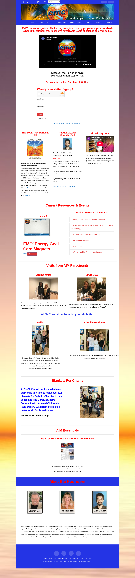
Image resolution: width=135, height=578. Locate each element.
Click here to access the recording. (64, 186)
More (82, 558)
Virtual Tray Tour (100, 133)
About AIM (52, 558)
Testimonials (60, 558)
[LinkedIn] (109, 2)
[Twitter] (105, 2)
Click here (27, 195)
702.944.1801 (42, 2)
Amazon (29, 188)
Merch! (43, 216)
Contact (88, 558)
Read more (32, 254)
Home (45, 558)
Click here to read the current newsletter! (67, 123)
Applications (70, 558)
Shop (77, 558)
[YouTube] (112, 2)
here (34, 183)
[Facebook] (102, 2)
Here (86, 82)
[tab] (92, 219)
